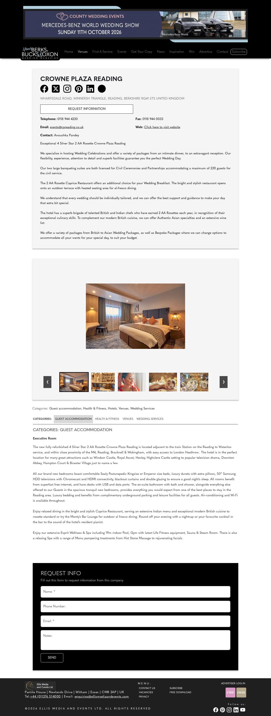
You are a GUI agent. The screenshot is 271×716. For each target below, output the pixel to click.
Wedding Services (149, 419)
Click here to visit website (162, 127)
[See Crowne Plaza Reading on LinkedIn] (91, 88)
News (161, 51)
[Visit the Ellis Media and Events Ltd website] (40, 685)
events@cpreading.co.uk (67, 127)
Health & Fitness (107, 419)
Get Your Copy (141, 51)
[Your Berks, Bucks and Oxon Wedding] (40, 54)
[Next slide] (224, 382)
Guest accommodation (73, 419)
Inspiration (176, 51)
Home (68, 51)
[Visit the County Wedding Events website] (231, 692)
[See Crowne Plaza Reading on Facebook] (45, 88)
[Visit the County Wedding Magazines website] (241, 692)
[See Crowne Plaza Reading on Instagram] (68, 88)
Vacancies (146, 692)
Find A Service (102, 51)
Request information (87, 109)
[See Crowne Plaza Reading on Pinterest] (80, 88)
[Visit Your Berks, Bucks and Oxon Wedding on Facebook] (216, 709)
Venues (83, 51)
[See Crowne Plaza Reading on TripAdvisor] (103, 88)
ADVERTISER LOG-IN (233, 683)
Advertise (205, 51)
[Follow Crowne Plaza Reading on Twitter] (57, 88)
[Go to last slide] (47, 382)
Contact (222, 51)
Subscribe (239, 51)
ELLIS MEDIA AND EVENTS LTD (70, 708)
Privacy (144, 697)
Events (121, 51)
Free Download (180, 692)
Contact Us (147, 688)
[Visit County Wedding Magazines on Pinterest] (223, 709)
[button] (74, 382)
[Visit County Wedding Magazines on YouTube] (243, 709)
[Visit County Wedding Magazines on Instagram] (230, 709)
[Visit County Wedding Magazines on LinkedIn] (236, 709)
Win (191, 51)
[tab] (43, 419)
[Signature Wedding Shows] (135, 24)
